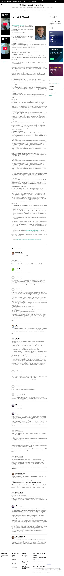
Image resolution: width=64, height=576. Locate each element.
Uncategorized (16, 14)
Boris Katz (17, 289)
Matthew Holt (56, 83)
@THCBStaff (35, 555)
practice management (28, 239)
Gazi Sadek (17, 268)
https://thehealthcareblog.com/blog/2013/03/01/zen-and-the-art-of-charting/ (26, 482)
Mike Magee (13, 556)
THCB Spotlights (24, 555)
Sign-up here (24, 568)
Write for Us (9, 1)
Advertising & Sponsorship (17, 1)
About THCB (3, 1)
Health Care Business (36, 10)
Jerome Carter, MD (19, 456)
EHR (24, 239)
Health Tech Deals (25, 556)
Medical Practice (27, 10)
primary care (34, 239)
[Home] (32, 5)
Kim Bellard (13, 555)
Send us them (49, 564)
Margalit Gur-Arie (19, 492)
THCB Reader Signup (27, 1)
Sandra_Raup (18, 277)
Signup (50, 95)
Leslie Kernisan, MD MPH (20, 473)
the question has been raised (18, 25)
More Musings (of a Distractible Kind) (33, 230)
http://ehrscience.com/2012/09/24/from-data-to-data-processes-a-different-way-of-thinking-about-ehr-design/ (29, 467)
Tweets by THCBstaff (4, 62)
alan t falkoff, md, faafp (20, 386)
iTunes (23, 564)
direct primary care (19, 239)
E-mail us (39, 559)
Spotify (26, 564)
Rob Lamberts (39, 239)
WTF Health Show (25, 558)
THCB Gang (44, 10)
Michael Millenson (14, 559)
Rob (16, 325)
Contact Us (34, 1)
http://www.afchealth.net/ (16, 272)
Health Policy (19, 10)
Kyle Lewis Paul (18, 252)
